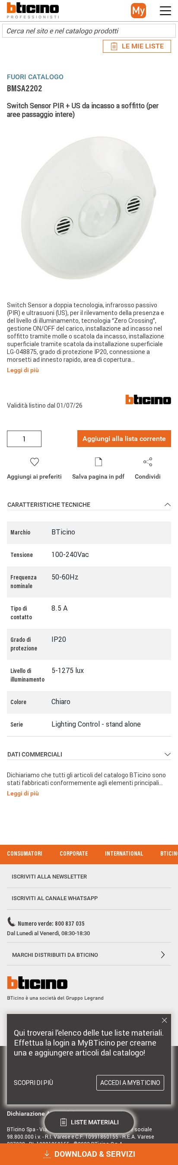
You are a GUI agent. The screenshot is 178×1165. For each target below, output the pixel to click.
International (124, 854)
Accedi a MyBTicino (130, 1083)
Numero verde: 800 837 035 (51, 924)
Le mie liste (143, 46)
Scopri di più (33, 1083)
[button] (138, 10)
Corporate (74, 854)
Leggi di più (23, 370)
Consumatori (24, 854)
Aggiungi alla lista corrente (124, 438)
